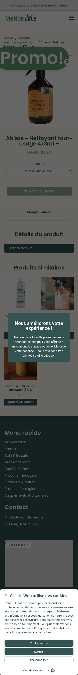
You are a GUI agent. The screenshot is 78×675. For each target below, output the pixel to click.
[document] (39, 337)
